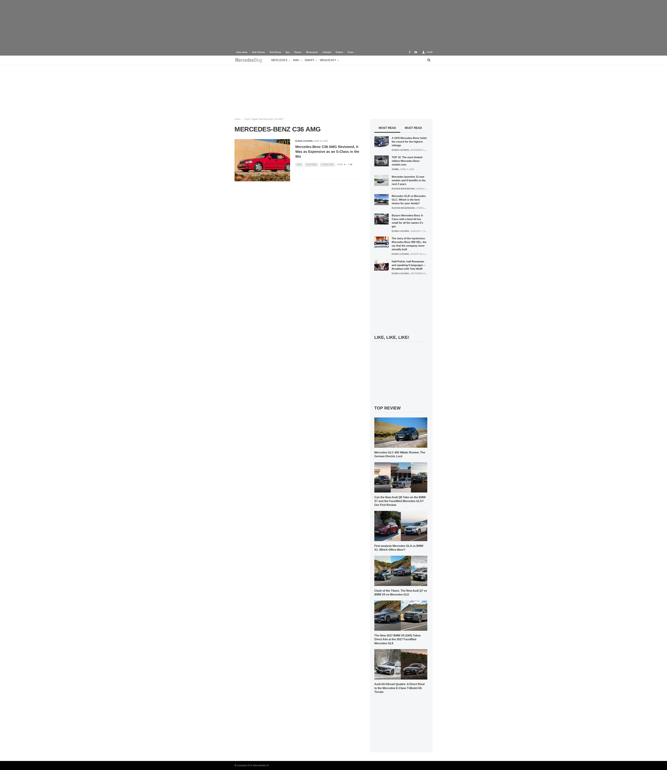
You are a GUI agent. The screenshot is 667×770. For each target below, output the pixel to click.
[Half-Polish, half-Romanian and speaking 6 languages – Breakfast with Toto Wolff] (381, 264)
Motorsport (312, 52)
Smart (309, 60)
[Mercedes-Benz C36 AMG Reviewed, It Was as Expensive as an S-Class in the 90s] (262, 160)
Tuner (350, 52)
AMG (296, 60)
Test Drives (275, 52)
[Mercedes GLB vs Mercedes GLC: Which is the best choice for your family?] (381, 199)
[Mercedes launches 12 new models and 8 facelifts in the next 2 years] (381, 180)
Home (237, 119)
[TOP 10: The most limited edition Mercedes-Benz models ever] (381, 160)
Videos (339, 52)
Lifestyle (326, 52)
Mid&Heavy (328, 60)
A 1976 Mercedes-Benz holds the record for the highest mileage (409, 141)
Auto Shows (258, 52)
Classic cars (327, 164)
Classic (298, 52)
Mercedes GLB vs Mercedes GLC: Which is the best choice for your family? (409, 199)
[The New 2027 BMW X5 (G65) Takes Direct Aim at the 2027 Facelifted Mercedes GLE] (400, 615)
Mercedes (279, 60)
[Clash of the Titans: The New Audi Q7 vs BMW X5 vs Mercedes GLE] (400, 570)
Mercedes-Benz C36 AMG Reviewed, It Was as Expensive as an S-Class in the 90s (327, 151)
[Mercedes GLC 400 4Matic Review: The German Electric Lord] (400, 432)
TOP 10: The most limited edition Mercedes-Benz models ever (407, 161)
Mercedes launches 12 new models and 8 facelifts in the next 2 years (409, 180)
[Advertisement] (333, 24)
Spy (287, 52)
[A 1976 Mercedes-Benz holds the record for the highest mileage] (381, 141)
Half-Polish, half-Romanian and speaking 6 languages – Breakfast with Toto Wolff (408, 265)
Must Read (413, 128)
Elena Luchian (303, 141)
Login (429, 52)
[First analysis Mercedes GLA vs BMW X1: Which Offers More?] (400, 525)
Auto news (242, 52)
